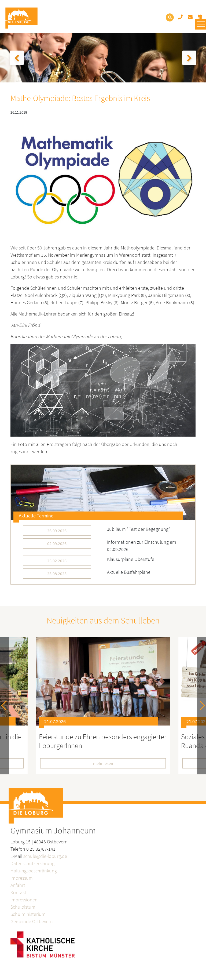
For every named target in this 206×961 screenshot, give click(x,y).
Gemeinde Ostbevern (31, 921)
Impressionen (24, 900)
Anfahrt (17, 885)
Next (200, 705)
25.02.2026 (57, 560)
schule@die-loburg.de (45, 856)
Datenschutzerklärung (32, 863)
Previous (6, 705)
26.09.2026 (57, 530)
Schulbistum (22, 907)
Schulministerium (28, 914)
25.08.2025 (57, 573)
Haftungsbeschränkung (33, 871)
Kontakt (18, 892)
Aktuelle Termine (36, 516)
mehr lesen (103, 763)
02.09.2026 (57, 543)
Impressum (21, 878)
